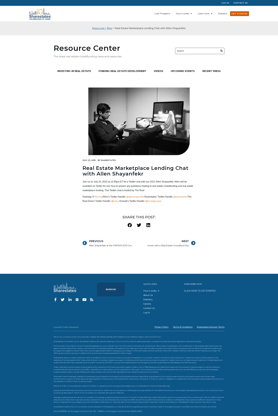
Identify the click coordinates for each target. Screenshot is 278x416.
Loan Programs (162, 13)
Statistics (222, 13)
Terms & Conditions (182, 327)
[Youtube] (84, 299)
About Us (148, 295)
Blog (109, 28)
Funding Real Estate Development (122, 71)
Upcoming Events (183, 71)
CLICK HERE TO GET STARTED (200, 291)
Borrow (111, 289)
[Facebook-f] (55, 299)
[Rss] (91, 299)
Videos (158, 71)
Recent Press (211, 71)
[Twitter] (62, 299)
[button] (130, 225)
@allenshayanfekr (135, 196)
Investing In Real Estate (74, 71)
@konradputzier (153, 201)
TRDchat (98, 196)
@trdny (115, 201)
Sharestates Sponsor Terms (210, 327)
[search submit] (222, 51)
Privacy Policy (161, 327)
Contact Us (240, 3)
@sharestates (181, 196)
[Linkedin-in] (70, 299)
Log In (225, 3)
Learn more (204, 13)
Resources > (99, 28)
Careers (147, 304)
